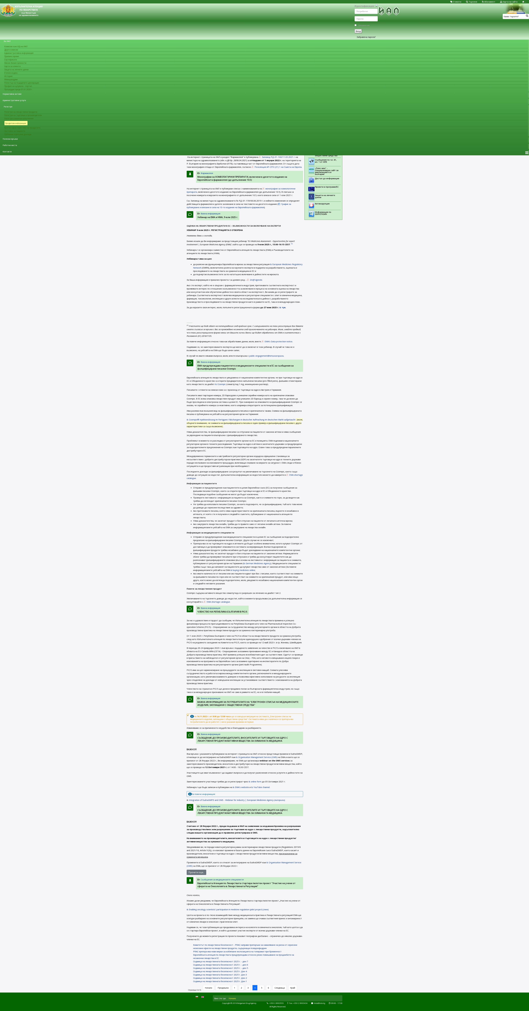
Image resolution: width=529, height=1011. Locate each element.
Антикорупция (322, 203)
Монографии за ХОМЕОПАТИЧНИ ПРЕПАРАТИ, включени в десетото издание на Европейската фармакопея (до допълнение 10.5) (242, 178)
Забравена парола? (366, 37)
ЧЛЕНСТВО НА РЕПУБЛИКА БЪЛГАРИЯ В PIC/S (222, 611)
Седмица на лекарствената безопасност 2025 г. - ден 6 (220, 964)
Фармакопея (207, 173)
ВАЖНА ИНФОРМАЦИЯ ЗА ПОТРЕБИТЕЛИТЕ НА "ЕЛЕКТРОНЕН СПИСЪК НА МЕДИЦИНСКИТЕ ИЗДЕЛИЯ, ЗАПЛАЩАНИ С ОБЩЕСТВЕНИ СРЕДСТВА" (247, 703)
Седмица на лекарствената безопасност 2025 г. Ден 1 (220, 981)
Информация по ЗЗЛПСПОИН (323, 213)
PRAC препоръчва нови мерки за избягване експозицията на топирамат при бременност (237, 951)
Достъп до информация (327, 178)
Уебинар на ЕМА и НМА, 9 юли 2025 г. (217, 217)
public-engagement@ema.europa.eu (266, 355)
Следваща (280, 987)
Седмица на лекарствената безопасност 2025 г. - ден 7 (220, 961)
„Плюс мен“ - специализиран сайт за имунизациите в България (326, 171)
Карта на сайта (509, 1)
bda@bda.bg (319, 1003)
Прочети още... (196, 872)
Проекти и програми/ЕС (327, 187)
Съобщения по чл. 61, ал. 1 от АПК (326, 161)
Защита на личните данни (325, 196)
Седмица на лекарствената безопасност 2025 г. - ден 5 (220, 968)
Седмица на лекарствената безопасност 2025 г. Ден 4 (220, 971)
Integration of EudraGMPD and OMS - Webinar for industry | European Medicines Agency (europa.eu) (237, 800)
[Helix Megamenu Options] (526, 153)
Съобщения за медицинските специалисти (222, 879)
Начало (208, 987)
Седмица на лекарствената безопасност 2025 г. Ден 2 (220, 978)
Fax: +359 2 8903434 (298, 1003)
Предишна (223, 987)
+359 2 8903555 (276, 1003)
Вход (358, 31)
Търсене (472, 1)
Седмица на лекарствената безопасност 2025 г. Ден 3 (220, 974)
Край (292, 987)
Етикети (457, 1)
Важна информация (210, 213)
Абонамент (489, 1)
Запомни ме (364, 25)
